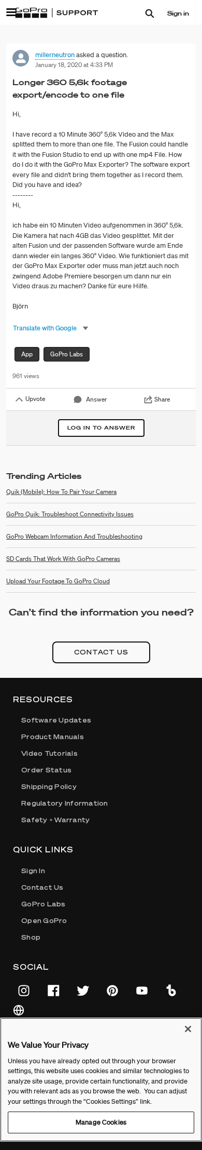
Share (162, 399)
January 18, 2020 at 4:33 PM (74, 64)
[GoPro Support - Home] (56, 13)
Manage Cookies (101, 1122)
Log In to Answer (101, 428)
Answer (96, 399)
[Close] (188, 1029)
